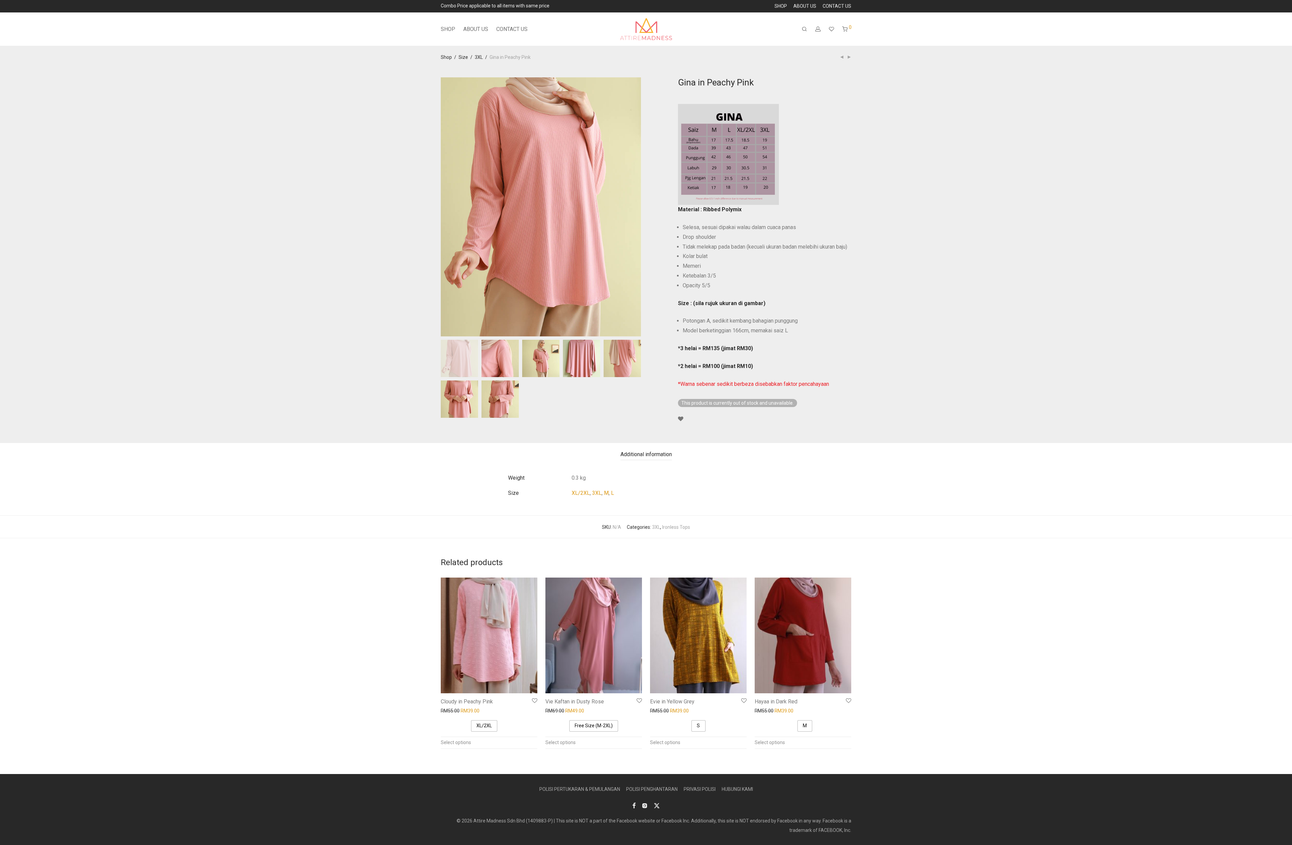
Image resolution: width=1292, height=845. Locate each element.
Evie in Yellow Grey (672, 701)
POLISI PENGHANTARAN (652, 789)
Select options (456, 742)
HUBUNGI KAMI (737, 789)
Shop (446, 57)
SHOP (781, 6)
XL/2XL (581, 493)
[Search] (804, 29)
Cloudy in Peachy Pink (467, 701)
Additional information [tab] (646, 454)
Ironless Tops (676, 527)
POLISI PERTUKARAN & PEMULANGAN (579, 789)
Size (463, 57)
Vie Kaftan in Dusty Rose (574, 701)
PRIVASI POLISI (700, 789)
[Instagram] (645, 805)
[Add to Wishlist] (680, 419)
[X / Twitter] (657, 805)
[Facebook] (634, 805)
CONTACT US (837, 6)
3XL (479, 57)
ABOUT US (804, 6)
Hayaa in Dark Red (776, 701)
